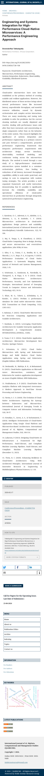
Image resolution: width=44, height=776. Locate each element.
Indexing (7, 639)
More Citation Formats (16, 557)
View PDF (9, 479)
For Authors (8, 668)
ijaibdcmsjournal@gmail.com (16, 762)
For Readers (8, 665)
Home (4, 11)
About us (7, 624)
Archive (7, 634)
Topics (6, 644)
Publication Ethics (11, 629)
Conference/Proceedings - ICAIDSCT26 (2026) (21, 13)
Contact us (8, 649)
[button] (8, 567)
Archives (12, 11)
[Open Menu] (2, 2)
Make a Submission (13, 586)
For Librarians (9, 672)
